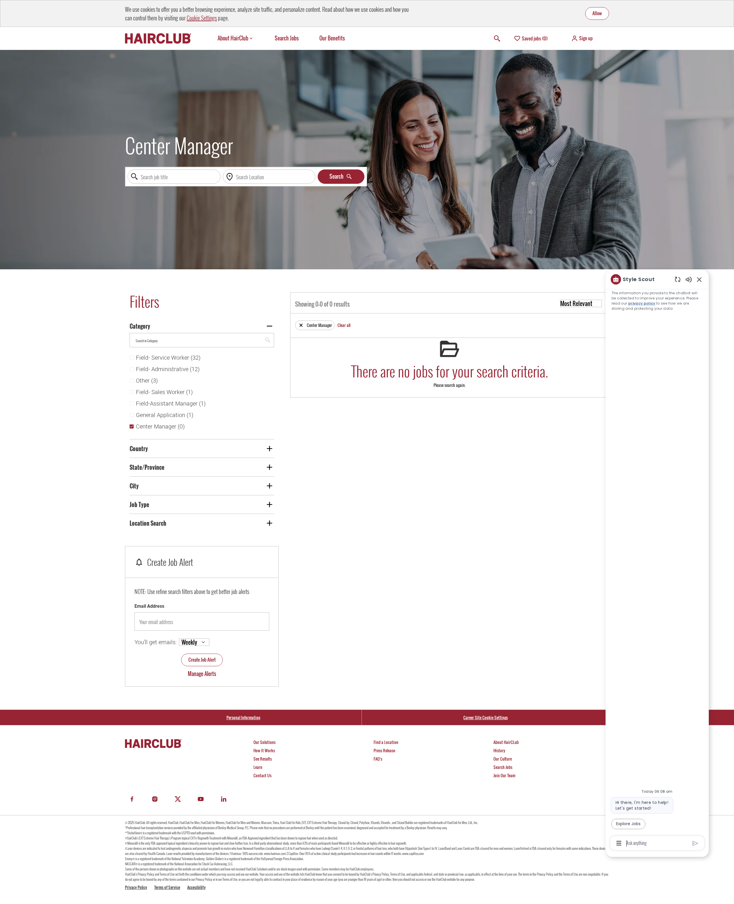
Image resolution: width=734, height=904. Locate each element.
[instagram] (155, 799)
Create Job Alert (202, 659)
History (499, 750)
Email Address (149, 606)
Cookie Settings (202, 17)
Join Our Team (504, 775)
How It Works (264, 750)
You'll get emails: (155, 642)
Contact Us (262, 775)
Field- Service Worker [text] (168, 357)
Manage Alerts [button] (202, 674)
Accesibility (196, 887)
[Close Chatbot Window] (699, 279)
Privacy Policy (136, 887)
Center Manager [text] (160, 426)
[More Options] (618, 843)
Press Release (384, 750)
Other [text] (147, 380)
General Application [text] (164, 415)
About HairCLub (506, 742)
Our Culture (502, 759)
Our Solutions (264, 742)
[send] (695, 843)
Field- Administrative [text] (168, 369)
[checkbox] (132, 358)
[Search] (497, 39)
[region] (657, 560)
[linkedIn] (224, 799)
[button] (581, 38)
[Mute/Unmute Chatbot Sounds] (688, 279)
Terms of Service (167, 887)
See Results (262, 759)
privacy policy (641, 303)
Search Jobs (287, 38)
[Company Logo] (161, 38)
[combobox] (174, 177)
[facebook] (132, 799)
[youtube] (201, 799)
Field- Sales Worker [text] (164, 392)
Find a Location (386, 742)
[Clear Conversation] (678, 279)
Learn (257, 767)
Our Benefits (332, 38)
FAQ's (378, 759)
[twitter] (178, 799)
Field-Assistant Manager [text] (171, 403)
